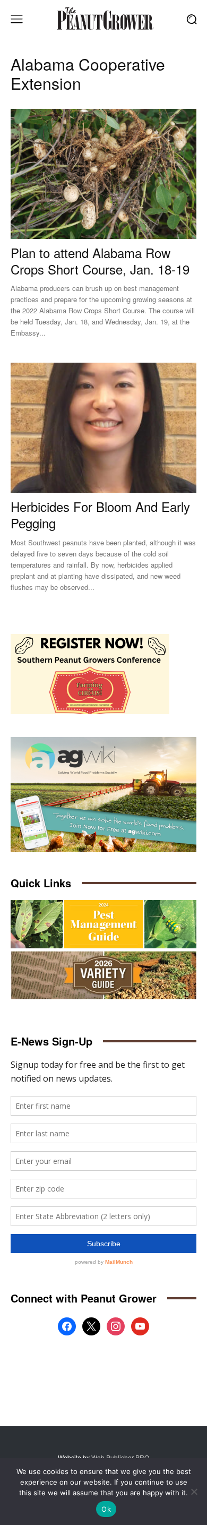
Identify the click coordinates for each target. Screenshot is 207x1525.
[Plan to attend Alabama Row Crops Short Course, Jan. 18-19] (103, 174)
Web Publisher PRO (120, 1457)
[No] (193, 1491)
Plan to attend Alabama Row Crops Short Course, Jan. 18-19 (100, 260)
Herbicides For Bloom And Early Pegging (100, 514)
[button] (191, 18)
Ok (106, 1509)
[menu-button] (16, 19)
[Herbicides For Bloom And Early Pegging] (103, 428)
